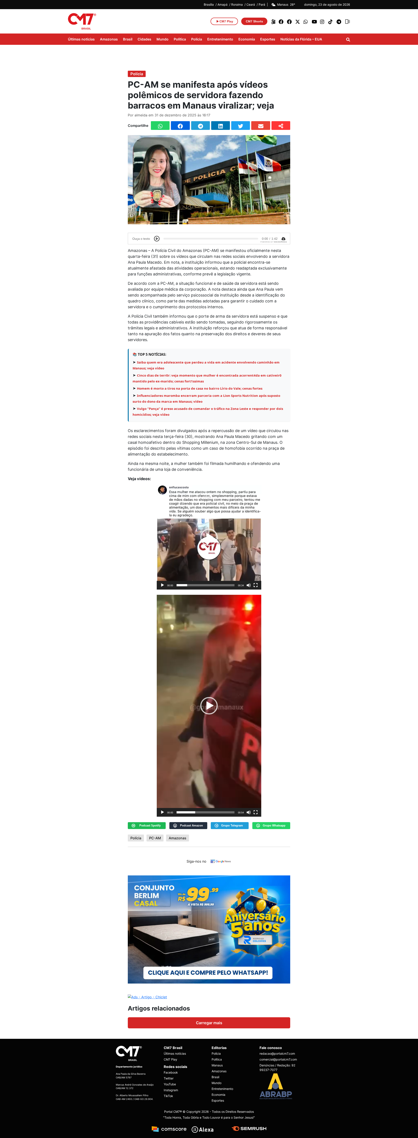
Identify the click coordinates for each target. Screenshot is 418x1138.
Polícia (196, 39)
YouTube (170, 1084)
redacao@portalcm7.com (277, 1053)
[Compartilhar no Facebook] (180, 125)
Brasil (127, 39)
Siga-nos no (196, 861)
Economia (246, 39)
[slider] (205, 585)
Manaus (217, 1065)
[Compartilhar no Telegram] (200, 125)
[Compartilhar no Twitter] (240, 125)
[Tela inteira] (255, 585)
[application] (209, 537)
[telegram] (339, 21)
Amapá (222, 4)
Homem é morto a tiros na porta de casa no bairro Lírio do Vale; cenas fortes (199, 388)
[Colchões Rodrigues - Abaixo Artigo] (209, 929)
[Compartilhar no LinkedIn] (220, 125)
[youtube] (314, 21)
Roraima (237, 4)
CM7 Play (170, 1059)
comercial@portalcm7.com (278, 1059)
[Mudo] (248, 585)
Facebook (171, 1072)
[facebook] (281, 21)
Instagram (171, 1090)
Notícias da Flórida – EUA (301, 39)
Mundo (163, 39)
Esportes (267, 39)
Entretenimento (220, 39)
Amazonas (109, 39)
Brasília (209, 4)
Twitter (169, 1078)
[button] (209, 537)
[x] (297, 21)
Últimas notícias (81, 39)
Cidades (144, 39)
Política (180, 39)
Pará (262, 4)
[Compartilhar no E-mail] (260, 125)
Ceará (250, 4)
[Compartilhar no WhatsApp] (160, 125)
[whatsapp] (306, 21)
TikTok (168, 1096)
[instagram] (322, 21)
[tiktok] (331, 21)
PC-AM (155, 838)
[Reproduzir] (162, 585)
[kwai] (273, 21)
